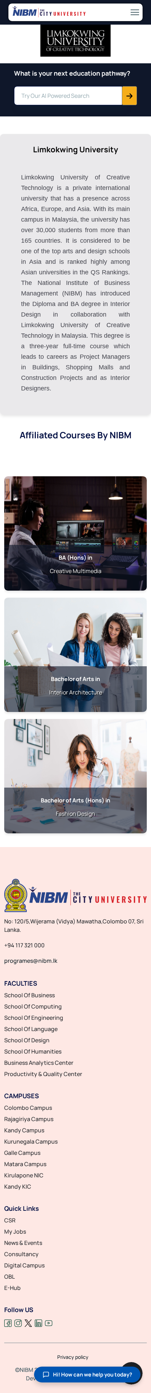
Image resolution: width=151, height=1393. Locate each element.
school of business (29, 995)
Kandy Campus (24, 1130)
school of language (31, 1029)
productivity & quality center (43, 1074)
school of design (27, 1040)
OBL (9, 1276)
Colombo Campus (28, 1108)
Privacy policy (72, 1357)
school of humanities (32, 1051)
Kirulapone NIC (24, 1175)
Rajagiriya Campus (28, 1119)
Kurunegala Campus (31, 1141)
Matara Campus (25, 1164)
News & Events (23, 1243)
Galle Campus (22, 1153)
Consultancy (21, 1254)
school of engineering (33, 1018)
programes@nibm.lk (30, 961)
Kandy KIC (17, 1186)
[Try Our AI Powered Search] (129, 95)
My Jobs (15, 1231)
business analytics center (38, 1063)
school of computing (33, 1006)
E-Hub (12, 1288)
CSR (9, 1220)
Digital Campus (24, 1265)
